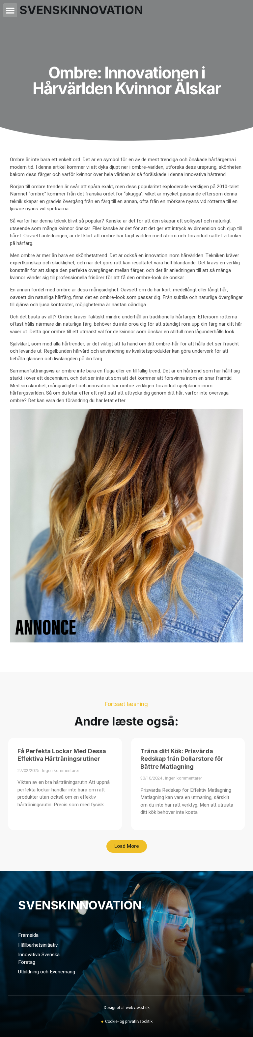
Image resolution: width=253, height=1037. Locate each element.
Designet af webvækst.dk (127, 1008)
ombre (38, 186)
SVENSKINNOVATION (80, 905)
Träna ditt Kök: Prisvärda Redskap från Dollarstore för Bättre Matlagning (181, 759)
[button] (10, 10)
